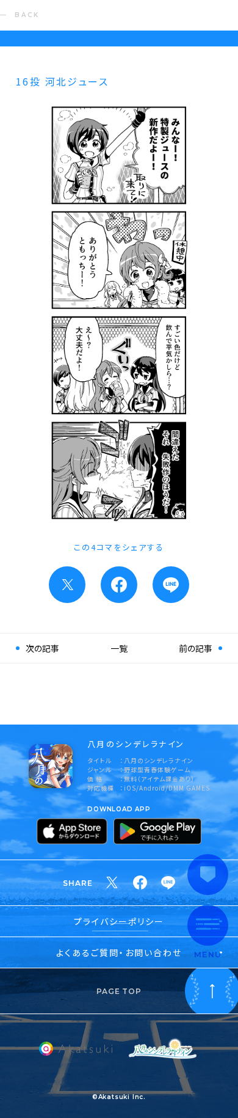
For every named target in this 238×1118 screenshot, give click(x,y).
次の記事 (42, 648)
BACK (27, 15)
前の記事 (195, 648)
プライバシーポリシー (119, 921)
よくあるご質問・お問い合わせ (119, 952)
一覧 (119, 648)
